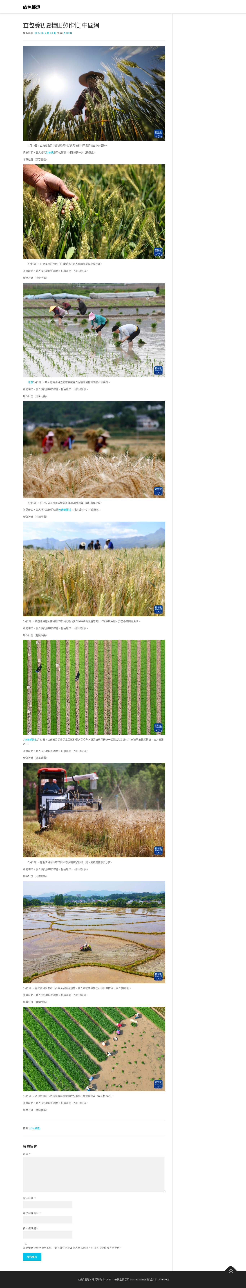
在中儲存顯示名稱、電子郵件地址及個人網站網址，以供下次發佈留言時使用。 (72, 1247)
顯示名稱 (29, 1198)
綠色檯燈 (31, 7)
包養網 (49, 152)
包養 (30, 382)
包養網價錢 (64, 509)
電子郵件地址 (32, 1213)
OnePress (163, 1279)
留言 (27, 1154)
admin (68, 33)
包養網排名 (30, 739)
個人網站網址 (31, 1228)
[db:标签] (35, 1128)
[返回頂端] (230, 1271)
